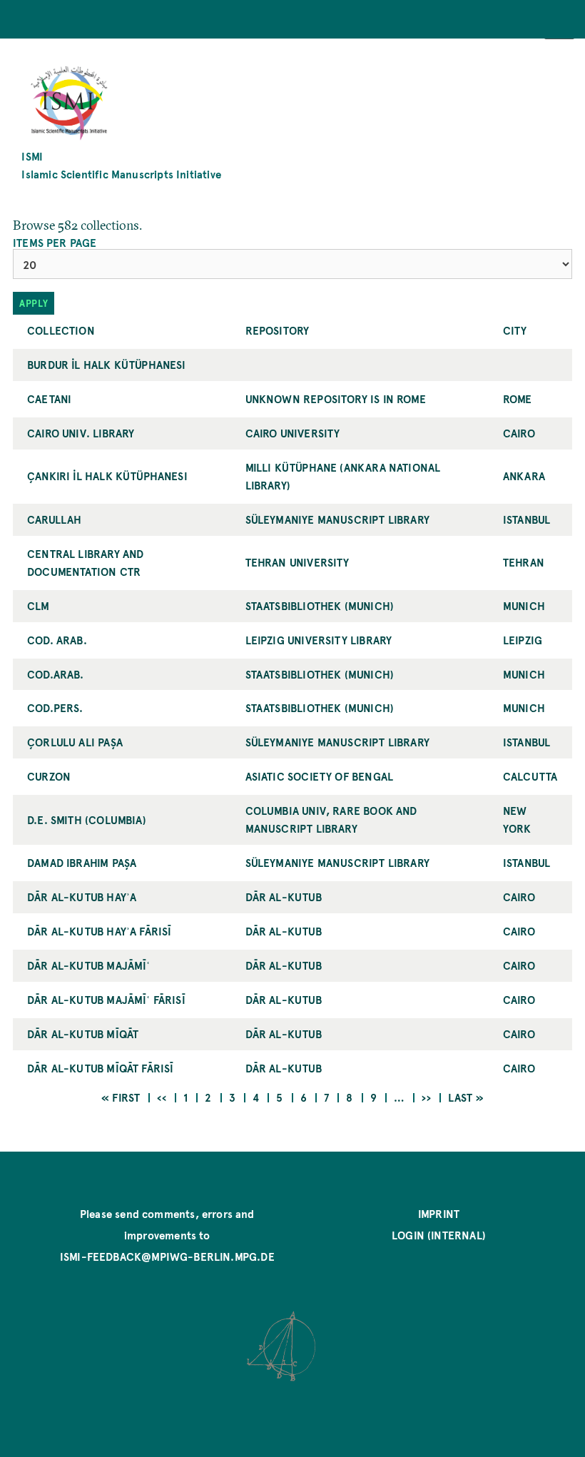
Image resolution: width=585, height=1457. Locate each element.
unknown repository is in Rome (335, 398)
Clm (38, 605)
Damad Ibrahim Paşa (81, 862)
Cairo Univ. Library (80, 432)
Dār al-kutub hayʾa (81, 896)
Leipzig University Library (318, 639)
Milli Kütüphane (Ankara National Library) (343, 476)
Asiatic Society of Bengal (319, 775)
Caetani (49, 398)
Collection (61, 330)
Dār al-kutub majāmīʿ (89, 965)
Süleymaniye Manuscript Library (337, 519)
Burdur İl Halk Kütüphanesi (106, 364)
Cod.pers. (55, 707)
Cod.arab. (55, 673)
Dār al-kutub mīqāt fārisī (100, 1067)
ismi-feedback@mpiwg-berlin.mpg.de (167, 1256)
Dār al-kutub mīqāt (82, 1033)
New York (517, 819)
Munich (524, 605)
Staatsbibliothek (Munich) (320, 605)
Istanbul (526, 519)
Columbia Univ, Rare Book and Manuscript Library (331, 819)
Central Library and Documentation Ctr (85, 562)
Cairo (519, 432)
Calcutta (530, 775)
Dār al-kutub (283, 896)
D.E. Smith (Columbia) (86, 819)
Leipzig (522, 639)
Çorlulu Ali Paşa (75, 741)
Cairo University (292, 432)
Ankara (524, 475)
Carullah (54, 519)
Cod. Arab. (57, 639)
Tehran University (297, 561)
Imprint (438, 1213)
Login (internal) (439, 1234)
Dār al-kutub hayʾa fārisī (99, 930)
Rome (517, 398)
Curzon (49, 775)
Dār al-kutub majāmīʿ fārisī (106, 999)
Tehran (523, 561)
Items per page (55, 242)
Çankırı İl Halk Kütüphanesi (107, 475)
